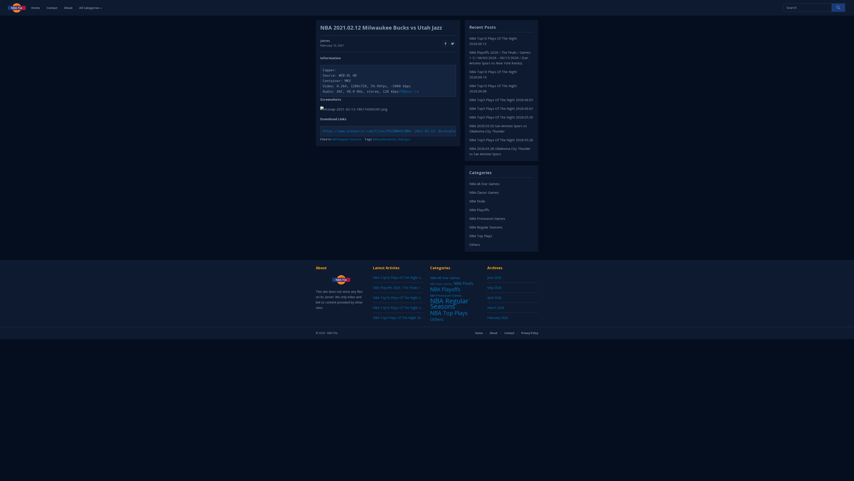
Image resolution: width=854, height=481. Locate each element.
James (325, 41)
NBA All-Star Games (484, 183)
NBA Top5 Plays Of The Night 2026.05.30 (501, 117)
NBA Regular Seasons (346, 139)
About (68, 8)
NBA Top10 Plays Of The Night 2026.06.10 (403, 298)
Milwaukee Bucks (384, 139)
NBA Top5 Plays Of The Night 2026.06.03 (501, 108)
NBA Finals (477, 201)
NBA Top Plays (480, 236)
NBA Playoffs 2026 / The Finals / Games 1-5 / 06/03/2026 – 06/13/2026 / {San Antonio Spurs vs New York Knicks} (500, 57)
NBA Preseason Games (487, 218)
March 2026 (495, 308)
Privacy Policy (529, 333)
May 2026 (494, 287)
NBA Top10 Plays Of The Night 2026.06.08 (403, 308)
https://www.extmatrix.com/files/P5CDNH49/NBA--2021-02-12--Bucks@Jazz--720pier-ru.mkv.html (412, 131)
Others (474, 244)
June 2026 (494, 277)
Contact (51, 8)
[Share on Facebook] (445, 44)
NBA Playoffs (479, 210)
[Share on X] (452, 44)
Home (35, 8)
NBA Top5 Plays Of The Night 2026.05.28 (501, 140)
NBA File (332, 333)
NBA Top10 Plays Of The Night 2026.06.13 (403, 277)
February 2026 (497, 318)
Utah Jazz (404, 139)
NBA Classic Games (484, 192)
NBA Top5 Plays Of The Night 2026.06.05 (501, 100)
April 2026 (494, 298)
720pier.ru (409, 92)
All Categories (89, 8)
